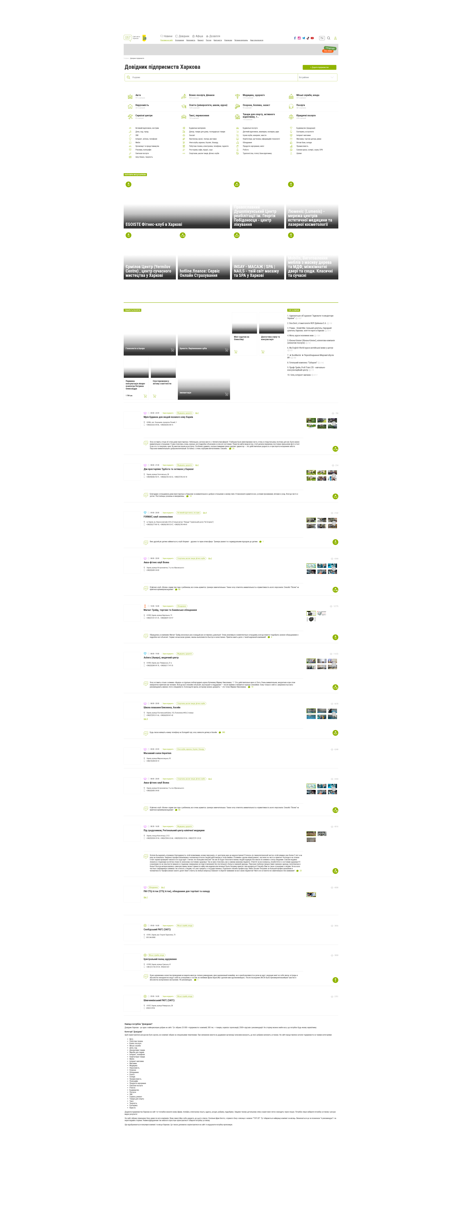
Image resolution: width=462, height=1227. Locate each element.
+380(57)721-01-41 (152, 618)
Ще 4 (205, 513)
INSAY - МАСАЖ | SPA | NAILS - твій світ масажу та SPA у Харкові (256, 271)
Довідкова (228, 40)
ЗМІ (136, 135)
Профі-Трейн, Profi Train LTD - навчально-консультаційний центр (306, 368)
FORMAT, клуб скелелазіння (158, 516)
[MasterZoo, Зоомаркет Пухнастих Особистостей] (231, 295)
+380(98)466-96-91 (152, 477)
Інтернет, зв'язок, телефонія (146, 139)
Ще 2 (210, 558)
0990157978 (150, 1008)
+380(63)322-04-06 (152, 425)
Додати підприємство (320, 67)
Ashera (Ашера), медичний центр (161, 657)
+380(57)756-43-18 (180, 477)
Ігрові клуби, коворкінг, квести (254, 135)
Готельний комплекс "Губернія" (303, 362)
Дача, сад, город (141, 132)
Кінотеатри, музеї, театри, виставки (203, 139)
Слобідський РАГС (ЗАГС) (157, 929)
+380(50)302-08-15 (166, 425)
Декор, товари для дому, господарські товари (207, 132)
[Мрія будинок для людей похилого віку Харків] (242, 295)
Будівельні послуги (250, 128)
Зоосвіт (192, 135)
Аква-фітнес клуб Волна (156, 562)
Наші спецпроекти (256, 40)
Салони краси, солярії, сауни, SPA (309, 150)
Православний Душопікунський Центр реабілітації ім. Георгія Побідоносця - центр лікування (255, 216)
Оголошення (179, 40)
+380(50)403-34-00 (152, 570)
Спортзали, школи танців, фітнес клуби (204, 153)
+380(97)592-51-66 (152, 715)
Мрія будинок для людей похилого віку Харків (168, 417)
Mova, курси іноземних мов (301, 335)
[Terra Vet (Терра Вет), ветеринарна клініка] (184, 295)
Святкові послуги (142, 153)
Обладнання (247, 142)
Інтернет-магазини (303, 135)
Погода (208, 40)
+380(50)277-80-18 (152, 524)
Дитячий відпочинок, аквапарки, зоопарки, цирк (261, 132)
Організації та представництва (147, 146)
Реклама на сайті (166, 40)
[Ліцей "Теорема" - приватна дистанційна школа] (196, 295)
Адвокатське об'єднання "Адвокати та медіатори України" (310, 316)
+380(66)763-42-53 (166, 477)
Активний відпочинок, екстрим (147, 128)
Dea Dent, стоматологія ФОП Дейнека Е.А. (308, 323)
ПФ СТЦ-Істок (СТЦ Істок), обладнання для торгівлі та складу (177, 891)
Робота (246, 150)
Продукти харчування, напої (253, 146)
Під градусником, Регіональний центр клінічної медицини (174, 830)
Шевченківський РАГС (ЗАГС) (159, 1000)
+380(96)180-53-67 (166, 524)
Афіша (199, 36)
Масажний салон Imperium (157, 753)
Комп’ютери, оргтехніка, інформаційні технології (261, 139)
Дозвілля (214, 36)
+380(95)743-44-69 (180, 524)
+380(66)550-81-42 (166, 715)
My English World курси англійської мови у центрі (311, 347)
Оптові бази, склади (304, 142)
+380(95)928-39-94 (152, 838)
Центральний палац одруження (160, 959)
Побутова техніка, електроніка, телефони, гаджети (208, 146)
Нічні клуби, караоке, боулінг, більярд (203, 142)
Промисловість (302, 146)
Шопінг (299, 153)
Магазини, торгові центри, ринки (308, 139)
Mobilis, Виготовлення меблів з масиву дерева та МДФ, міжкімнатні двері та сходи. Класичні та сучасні (310, 267)
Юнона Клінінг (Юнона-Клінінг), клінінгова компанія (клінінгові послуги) (311, 341)
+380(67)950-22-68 (166, 838)
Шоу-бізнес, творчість (144, 157)
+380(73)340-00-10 (152, 761)
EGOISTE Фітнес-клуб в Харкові (154, 224)
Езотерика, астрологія (305, 132)
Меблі (137, 142)
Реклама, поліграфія (143, 150)
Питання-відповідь (241, 40)
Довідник (184, 36)
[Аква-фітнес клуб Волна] (219, 295)
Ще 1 (197, 413)
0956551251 (165, 967)
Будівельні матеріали (197, 128)
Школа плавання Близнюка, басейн (162, 707)
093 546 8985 (150, 937)
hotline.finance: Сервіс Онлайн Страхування (200, 273)
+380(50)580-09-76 (152, 665)
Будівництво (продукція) (305, 128)
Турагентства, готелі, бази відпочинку (257, 153)
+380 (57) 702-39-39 (153, 967)
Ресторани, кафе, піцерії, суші (200, 150)
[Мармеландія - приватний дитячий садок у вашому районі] (254, 295)
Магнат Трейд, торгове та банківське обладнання (170, 609)
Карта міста (218, 40)
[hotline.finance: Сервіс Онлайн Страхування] (277, 295)
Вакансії (201, 40)
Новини (168, 36)
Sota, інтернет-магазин (300, 375)
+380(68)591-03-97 (166, 618)
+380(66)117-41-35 (166, 665)
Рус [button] (322, 38)
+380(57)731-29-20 (194, 838)
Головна (126, 58)
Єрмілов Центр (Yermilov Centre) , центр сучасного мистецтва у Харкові (148, 271)
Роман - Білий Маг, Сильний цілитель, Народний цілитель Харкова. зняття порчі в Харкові (309, 329)
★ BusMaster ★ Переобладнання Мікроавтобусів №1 (310, 356)
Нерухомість (190, 40)
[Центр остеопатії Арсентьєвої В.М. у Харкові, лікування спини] (208, 295)
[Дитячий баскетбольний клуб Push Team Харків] (265, 295)
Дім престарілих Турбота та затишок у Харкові (169, 469)
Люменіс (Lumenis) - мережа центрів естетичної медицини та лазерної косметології (310, 218)
